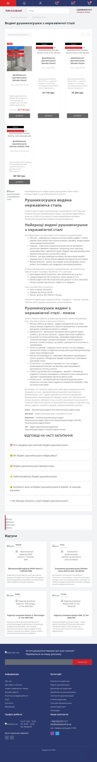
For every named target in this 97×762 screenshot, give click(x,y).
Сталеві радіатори (58, 699)
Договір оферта (11, 692)
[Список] (82, 35)
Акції (7, 699)
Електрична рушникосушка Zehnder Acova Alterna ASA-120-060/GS (71, 569)
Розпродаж (55, 710)
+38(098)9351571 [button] (59, 721)
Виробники (10, 707)
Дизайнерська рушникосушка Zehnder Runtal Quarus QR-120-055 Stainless (19, 80)
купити (19, 115)
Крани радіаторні (58, 707)
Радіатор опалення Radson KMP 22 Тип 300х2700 (71, 616)
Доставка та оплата (13, 685)
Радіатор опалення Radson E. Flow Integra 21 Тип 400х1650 (25, 616)
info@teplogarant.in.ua (60, 724)
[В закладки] (29, 44)
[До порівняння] (29, 47)
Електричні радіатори (60, 681)
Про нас (8, 681)
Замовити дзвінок (83, 12)
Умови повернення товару (16, 688)
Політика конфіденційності (16, 696)
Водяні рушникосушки (19, 17)
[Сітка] (88, 35)
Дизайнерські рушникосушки (63, 692)
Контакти (9, 703)
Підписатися (82, 662)
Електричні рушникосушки (62, 696)
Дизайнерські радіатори (61, 688)
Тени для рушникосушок (61, 703)
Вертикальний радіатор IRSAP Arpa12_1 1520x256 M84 (25, 569)
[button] (40, 3)
